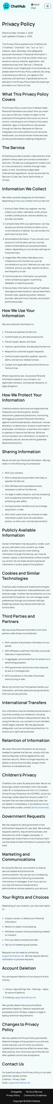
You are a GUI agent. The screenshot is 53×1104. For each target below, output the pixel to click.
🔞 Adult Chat (35, 6)
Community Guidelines (35, 1095)
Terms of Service (34, 1091)
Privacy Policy (13, 1095)
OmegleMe (16, 1091)
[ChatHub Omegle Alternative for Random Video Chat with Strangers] (14, 6)
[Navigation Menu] (47, 6)
